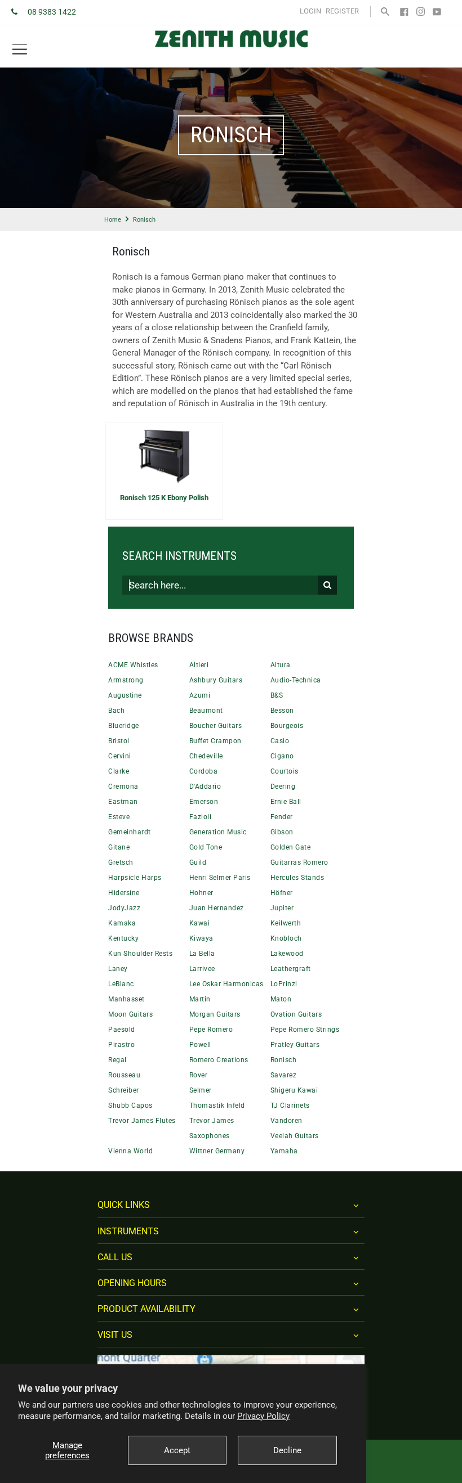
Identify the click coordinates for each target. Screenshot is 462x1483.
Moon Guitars (130, 1014)
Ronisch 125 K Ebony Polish (164, 497)
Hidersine (124, 893)
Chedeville (206, 756)
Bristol (119, 741)
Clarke (118, 771)
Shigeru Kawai (294, 1090)
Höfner (281, 893)
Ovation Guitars (296, 1014)
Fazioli (200, 817)
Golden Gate (290, 847)
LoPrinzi (283, 984)
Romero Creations (218, 1060)
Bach (116, 710)
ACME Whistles (133, 665)
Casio (280, 741)
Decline (287, 1450)
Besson (282, 710)
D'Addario (205, 786)
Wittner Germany (217, 1151)
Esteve (119, 817)
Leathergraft (290, 969)
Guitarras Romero (299, 862)
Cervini (119, 756)
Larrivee (202, 969)
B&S (276, 695)
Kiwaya (201, 938)
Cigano (282, 756)
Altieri (199, 665)
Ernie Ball (285, 802)
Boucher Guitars (215, 726)
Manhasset (126, 999)
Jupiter (282, 908)
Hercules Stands (297, 878)
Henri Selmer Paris (220, 878)
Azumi (200, 695)
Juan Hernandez (216, 908)
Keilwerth (285, 923)
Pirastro (121, 1045)
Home (112, 219)
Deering (283, 786)
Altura (280, 665)
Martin (200, 999)
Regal (117, 1060)
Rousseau (124, 1075)
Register (342, 11)
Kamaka (122, 923)
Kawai (199, 923)
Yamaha (284, 1151)
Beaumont (206, 710)
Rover (198, 1075)
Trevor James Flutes (142, 1121)
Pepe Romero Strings (305, 1029)
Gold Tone (206, 847)
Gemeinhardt (129, 832)
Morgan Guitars (215, 1014)
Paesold (121, 1029)
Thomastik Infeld (217, 1105)
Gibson (282, 832)
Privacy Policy (263, 1416)
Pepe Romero (211, 1029)
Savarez (283, 1075)
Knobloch (286, 938)
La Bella (202, 954)
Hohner (201, 893)
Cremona (123, 786)
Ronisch (283, 1060)
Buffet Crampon (215, 741)
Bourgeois (287, 726)
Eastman (123, 802)
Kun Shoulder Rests (140, 954)
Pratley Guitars (295, 1045)
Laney (118, 969)
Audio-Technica (295, 680)
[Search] (385, 11)
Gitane (119, 847)
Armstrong (126, 680)
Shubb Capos (130, 1105)
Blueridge (123, 726)
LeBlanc (121, 984)
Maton (281, 999)
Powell (200, 1045)
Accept (177, 1450)
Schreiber (123, 1090)
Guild (198, 862)
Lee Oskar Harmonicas (226, 984)
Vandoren (286, 1121)
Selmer (200, 1090)
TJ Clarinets (290, 1105)
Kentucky (123, 938)
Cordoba (203, 771)
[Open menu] (19, 49)
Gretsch (121, 862)
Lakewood (287, 954)
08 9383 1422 (52, 11)
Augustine (125, 695)
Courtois (284, 771)
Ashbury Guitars (216, 680)
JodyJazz (124, 908)
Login (310, 11)
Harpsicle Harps (135, 878)
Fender (281, 817)
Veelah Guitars (294, 1136)
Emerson (204, 802)
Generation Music (218, 832)
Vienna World (130, 1151)
